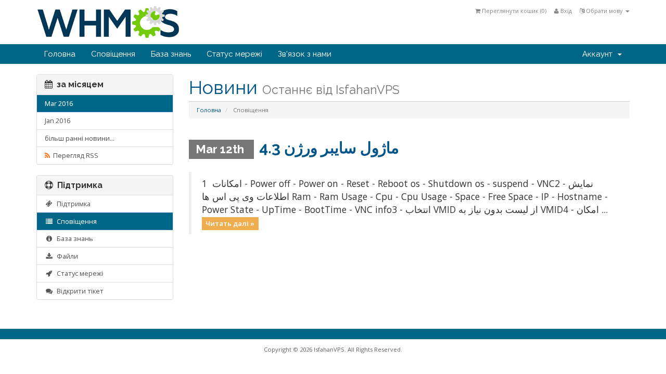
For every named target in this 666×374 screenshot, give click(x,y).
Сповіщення (113, 54)
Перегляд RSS (74, 155)
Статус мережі (234, 54)
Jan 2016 (57, 120)
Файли (66, 256)
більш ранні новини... (79, 138)
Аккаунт (599, 54)
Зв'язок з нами (304, 54)
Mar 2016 (59, 103)
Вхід (565, 11)
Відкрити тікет (79, 291)
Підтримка (72, 203)
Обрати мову (604, 11)
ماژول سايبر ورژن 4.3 (329, 148)
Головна (59, 54)
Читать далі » (230, 223)
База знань (171, 54)
